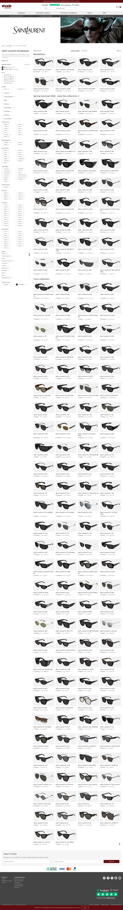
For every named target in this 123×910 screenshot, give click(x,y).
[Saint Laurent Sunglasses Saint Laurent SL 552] (44, 700)
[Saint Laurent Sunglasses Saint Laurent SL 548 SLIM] (66, 700)
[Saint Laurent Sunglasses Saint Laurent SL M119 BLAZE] (44, 662)
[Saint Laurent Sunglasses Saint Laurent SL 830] (110, 329)
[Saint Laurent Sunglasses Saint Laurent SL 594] (110, 349)
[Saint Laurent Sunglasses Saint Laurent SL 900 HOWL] (110, 163)
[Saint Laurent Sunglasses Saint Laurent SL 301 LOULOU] (110, 777)
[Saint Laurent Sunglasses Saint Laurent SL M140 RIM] (66, 388)
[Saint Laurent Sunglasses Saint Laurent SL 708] (44, 426)
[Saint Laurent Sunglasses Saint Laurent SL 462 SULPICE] (110, 738)
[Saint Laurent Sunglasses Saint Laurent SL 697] (66, 604)
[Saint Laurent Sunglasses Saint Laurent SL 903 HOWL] (66, 163)
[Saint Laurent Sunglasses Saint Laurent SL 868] (88, 182)
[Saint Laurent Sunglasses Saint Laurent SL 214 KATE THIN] (88, 426)
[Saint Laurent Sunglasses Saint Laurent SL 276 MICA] (44, 62)
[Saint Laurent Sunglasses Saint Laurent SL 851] (66, 104)
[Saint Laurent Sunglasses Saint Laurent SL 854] (44, 104)
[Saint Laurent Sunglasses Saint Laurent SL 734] (88, 505)
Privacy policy (105, 904)
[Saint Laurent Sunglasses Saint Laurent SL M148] (66, 81)
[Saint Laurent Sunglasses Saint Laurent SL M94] (88, 62)
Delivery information (19, 879)
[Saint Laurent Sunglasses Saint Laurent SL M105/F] (88, 662)
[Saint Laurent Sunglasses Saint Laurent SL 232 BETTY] (110, 815)
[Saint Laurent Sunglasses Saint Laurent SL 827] (44, 349)
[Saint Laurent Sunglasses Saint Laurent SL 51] (66, 815)
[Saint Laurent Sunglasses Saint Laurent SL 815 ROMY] (110, 388)
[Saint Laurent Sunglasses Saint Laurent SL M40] (44, 815)
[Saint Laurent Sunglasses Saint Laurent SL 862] (44, 262)
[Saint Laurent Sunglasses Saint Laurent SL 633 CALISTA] (66, 643)
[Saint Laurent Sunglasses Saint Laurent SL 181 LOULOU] (88, 777)
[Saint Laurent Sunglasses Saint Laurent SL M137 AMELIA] (88, 585)
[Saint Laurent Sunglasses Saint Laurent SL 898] (44, 182)
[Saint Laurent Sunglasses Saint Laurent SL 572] (110, 62)
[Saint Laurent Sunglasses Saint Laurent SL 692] (44, 623)
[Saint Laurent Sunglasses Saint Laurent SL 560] (66, 681)
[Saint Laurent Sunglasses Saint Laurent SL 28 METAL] (110, 758)
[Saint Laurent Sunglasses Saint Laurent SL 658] (88, 604)
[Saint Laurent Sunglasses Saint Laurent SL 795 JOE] (44, 308)
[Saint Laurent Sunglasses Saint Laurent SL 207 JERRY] (66, 834)
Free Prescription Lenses (76, 16)
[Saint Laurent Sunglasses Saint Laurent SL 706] (66, 426)
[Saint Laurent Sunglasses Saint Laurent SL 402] (44, 758)
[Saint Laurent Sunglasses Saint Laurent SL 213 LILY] (44, 834)
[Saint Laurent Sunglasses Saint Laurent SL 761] (88, 466)
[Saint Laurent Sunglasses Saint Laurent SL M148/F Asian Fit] (88, 123)
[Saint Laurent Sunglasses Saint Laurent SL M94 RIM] (44, 388)
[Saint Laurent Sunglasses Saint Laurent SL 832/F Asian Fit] (66, 329)
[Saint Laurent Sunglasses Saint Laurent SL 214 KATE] (66, 777)
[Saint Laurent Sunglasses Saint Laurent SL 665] (110, 585)
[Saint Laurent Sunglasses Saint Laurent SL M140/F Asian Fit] (44, 564)
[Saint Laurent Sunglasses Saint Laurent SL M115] (66, 662)
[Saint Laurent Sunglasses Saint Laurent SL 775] (110, 447)
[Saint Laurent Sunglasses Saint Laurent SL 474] (110, 719)
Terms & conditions (94, 904)
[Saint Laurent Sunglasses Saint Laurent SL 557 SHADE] (66, 62)
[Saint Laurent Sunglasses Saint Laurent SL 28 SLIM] (110, 623)
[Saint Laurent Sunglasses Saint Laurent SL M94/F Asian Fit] (88, 564)
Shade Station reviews (7, 880)
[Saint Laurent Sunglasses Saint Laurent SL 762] (66, 466)
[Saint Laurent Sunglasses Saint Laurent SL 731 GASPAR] (44, 505)
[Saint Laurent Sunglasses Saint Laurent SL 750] (44, 545)
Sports (90, 13)
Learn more (77, 907)
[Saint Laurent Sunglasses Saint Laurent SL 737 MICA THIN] (110, 505)
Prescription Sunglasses (69, 13)
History (3, 879)
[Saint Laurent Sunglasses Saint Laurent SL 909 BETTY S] (66, 144)
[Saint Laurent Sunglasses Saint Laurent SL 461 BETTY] (88, 738)
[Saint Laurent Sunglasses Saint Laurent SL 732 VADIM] (66, 505)
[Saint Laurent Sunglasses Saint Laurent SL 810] (44, 407)
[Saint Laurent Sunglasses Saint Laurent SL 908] (88, 144)
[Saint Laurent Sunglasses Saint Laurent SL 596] (110, 643)
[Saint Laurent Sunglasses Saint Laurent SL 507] (66, 719)
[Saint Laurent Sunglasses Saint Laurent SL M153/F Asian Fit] (88, 308)
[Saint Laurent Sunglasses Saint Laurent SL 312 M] (44, 81)
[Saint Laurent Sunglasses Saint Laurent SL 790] (88, 407)
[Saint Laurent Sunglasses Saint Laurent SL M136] (66, 123)
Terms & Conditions (18, 884)
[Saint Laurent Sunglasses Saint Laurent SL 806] (44, 447)
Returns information (19, 880)
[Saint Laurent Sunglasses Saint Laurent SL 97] (44, 329)
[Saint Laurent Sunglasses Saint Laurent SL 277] (110, 796)
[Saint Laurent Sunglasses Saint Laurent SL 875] (110, 241)
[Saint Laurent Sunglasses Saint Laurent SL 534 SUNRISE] (88, 719)
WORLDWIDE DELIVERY (16, 16)
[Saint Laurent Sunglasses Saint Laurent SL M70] (66, 758)
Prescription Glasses (43, 13)
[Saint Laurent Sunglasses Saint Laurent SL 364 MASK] (88, 758)
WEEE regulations (18, 885)
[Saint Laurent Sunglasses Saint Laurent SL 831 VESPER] (88, 104)
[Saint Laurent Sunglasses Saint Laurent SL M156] (110, 222)
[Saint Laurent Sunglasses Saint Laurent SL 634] (44, 643)
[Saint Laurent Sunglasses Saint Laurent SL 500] (110, 700)
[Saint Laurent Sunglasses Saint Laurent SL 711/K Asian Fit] (88, 486)
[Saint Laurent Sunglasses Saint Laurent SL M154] (66, 308)
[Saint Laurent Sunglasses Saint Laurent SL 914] (44, 144)
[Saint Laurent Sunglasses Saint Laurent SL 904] (44, 163)
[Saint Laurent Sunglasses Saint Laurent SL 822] (88, 349)
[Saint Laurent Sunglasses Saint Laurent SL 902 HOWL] (66, 201)
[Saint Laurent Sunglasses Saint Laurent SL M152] (110, 81)
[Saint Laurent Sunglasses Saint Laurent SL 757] (110, 466)
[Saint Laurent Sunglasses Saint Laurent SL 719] (44, 486)
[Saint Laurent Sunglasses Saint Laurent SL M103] (88, 369)
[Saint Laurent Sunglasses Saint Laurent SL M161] (110, 123)
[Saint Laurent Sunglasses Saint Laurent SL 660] (44, 604)
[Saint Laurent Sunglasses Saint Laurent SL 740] (44, 526)
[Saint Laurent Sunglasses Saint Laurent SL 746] (88, 526)
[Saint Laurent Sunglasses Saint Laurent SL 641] (66, 585)
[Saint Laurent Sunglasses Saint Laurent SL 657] (110, 604)
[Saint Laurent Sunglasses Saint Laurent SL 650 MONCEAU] (88, 623)
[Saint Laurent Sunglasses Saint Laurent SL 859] (66, 262)
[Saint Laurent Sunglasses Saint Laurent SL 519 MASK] (44, 719)
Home (3, 45)
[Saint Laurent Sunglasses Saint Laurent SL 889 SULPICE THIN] (110, 262)
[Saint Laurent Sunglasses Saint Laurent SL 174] (44, 201)
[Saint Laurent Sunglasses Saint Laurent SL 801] (44, 123)
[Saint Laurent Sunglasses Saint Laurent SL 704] (66, 486)
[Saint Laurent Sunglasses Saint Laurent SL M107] (110, 681)
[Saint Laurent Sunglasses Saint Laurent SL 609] (88, 643)
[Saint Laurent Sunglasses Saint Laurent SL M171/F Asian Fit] (110, 201)
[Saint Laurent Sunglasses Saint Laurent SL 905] (110, 144)
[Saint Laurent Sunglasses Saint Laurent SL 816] (110, 104)
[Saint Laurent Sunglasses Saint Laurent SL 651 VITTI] (66, 623)
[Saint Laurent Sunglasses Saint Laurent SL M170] (44, 222)
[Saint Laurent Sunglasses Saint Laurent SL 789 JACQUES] (88, 447)
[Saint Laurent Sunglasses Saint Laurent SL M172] (88, 201)
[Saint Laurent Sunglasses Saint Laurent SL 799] (66, 447)
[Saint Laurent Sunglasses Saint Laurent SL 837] (110, 287)
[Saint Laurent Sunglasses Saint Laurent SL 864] (110, 182)
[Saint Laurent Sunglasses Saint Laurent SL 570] (110, 662)
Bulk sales (16, 887)
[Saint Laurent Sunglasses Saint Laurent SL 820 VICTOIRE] (88, 388)
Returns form (17, 882)
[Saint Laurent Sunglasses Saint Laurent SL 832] (88, 329)
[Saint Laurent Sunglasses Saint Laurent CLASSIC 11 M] (44, 777)
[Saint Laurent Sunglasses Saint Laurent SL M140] (110, 545)
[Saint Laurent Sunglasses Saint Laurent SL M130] (110, 564)
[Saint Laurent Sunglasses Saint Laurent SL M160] (66, 222)
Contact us (4, 882)
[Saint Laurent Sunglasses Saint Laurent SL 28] (66, 796)
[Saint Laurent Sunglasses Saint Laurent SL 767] (44, 466)
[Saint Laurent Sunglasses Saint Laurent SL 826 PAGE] (66, 349)
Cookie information (116, 904)
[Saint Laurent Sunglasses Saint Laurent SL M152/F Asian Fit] (44, 287)
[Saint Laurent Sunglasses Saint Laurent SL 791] (66, 407)
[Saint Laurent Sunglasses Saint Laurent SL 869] (66, 182)
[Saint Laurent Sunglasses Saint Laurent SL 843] (88, 287)
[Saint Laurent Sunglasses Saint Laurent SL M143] (66, 564)
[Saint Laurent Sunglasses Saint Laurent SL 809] (110, 426)
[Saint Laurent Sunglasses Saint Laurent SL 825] (66, 287)
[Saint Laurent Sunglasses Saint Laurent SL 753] (88, 545)
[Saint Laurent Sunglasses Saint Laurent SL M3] (88, 815)
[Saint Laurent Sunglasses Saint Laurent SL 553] (88, 681)
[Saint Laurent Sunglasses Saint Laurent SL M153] (110, 308)
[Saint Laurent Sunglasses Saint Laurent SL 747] (110, 526)
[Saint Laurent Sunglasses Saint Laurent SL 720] (110, 486)
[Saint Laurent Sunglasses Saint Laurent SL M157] (88, 222)
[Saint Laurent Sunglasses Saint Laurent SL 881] (88, 241)
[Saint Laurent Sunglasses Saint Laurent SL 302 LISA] (44, 796)
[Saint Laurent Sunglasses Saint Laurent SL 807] (88, 262)
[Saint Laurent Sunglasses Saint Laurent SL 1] (88, 796)
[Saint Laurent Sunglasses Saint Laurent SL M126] (44, 585)
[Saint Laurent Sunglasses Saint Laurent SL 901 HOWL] (88, 163)
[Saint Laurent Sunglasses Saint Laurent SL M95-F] (44, 738)
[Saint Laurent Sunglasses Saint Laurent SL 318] (110, 369)
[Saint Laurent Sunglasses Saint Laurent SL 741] (66, 526)
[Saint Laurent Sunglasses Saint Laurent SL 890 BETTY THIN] (66, 241)
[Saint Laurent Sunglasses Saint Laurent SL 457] (66, 738)
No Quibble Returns (45, 16)
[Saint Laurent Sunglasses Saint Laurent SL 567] (44, 681)
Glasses (84, 51)
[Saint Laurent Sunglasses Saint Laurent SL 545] (88, 700)
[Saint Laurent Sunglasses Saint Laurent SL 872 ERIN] (88, 81)
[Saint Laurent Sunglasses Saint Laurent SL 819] (66, 369)
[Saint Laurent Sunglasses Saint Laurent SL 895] (44, 241)
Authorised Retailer (106, 16)
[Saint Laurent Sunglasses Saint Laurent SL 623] (44, 369)
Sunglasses (21, 13)
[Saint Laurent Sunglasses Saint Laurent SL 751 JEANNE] (66, 545)
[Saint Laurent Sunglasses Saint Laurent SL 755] (110, 407)
